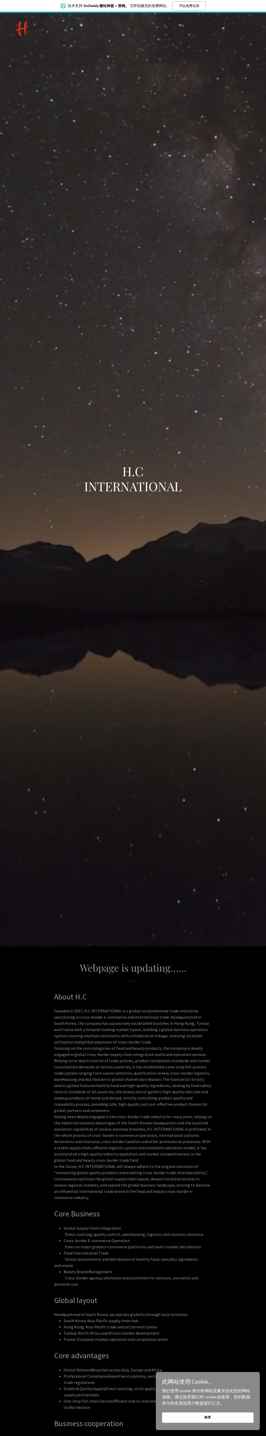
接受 (207, 1417)
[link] (22, 27)
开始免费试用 (189, 6)
